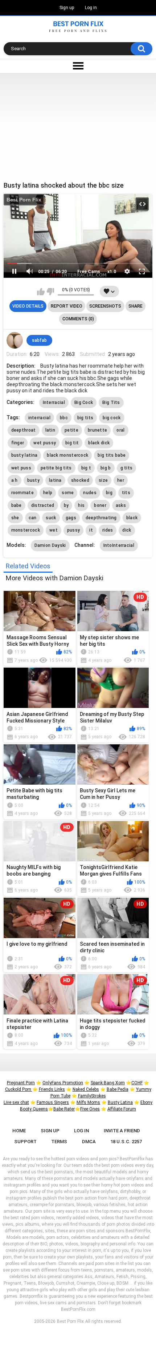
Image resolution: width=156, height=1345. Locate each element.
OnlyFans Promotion (62, 1082)
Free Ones (90, 1109)
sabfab (39, 340)
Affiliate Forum (121, 1109)
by (66, 505)
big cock (111, 417)
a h (14, 480)
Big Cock (83, 402)
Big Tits (111, 402)
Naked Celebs (86, 1089)
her (120, 480)
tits (126, 492)
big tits (85, 417)
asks (121, 505)
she (15, 517)
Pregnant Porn (21, 1082)
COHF (137, 1082)
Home (19, 1130)
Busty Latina (120, 1102)
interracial (39, 417)
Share (135, 306)
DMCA (89, 1141)
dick (126, 530)
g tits (126, 468)
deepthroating (101, 517)
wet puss (21, 468)
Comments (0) (78, 318)
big (109, 492)
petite (71, 430)
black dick (99, 442)
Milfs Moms (88, 1102)
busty (33, 480)
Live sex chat (16, 1102)
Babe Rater (64, 1109)
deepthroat (23, 430)
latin (50, 430)
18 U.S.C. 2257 (126, 1141)
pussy (73, 530)
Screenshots (105, 306)
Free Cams (88, 271)
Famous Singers (53, 1102)
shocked (80, 480)
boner (100, 505)
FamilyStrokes (92, 1095)
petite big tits (56, 468)
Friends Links (52, 1089)
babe (16, 505)
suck (51, 517)
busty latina (24, 455)
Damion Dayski (50, 545)
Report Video (66, 306)
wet (53, 530)
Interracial (54, 402)
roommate (22, 492)
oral (120, 430)
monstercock (25, 530)
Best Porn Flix (24, 200)
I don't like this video (50, 291)
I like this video (41, 291)
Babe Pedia (117, 1089)
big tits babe (112, 455)
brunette (97, 430)
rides (107, 530)
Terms (59, 1141)
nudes (90, 492)
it (91, 530)
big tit (72, 442)
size (103, 480)
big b (105, 468)
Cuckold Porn (18, 1089)
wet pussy (44, 442)
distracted (42, 505)
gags (71, 517)
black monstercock (67, 455)
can (33, 517)
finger (17, 442)
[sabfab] (15, 340)
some (68, 492)
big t (86, 468)
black (132, 517)
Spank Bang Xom (108, 1082)
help (47, 492)
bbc (64, 417)
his (81, 505)
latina (55, 480)
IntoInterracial (119, 545)
